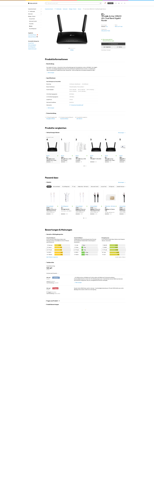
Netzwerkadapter (32, 45)
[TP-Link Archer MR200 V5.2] (96, 147)
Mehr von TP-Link (118, 26)
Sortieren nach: (49, 321)
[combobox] (55, 321)
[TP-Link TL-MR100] (110, 147)
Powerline (31, 23)
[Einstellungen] (105, 3)
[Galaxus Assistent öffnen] (116, 3)
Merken (120, 47)
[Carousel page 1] (83, 266)
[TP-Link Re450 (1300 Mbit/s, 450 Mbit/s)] (67, 251)
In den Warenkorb (114, 44)
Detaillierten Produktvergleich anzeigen (106, 132)
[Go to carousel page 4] (86, 266)
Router (30, 26)
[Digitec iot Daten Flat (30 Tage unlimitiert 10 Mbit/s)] (110, 251)
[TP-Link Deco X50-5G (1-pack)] (81, 147)
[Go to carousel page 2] (84, 266)
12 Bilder (72, 50)
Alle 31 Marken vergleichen (52, 305)
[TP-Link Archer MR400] (125, 147)
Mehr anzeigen (51, 72)
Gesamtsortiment (32, 9)
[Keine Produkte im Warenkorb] (125, 3)
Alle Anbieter (79, 118)
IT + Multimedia (31, 11)
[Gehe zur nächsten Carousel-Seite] (123, 153)
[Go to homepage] (32, 3)
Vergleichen (108, 47)
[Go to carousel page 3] (85, 266)
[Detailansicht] (58, 298)
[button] (113, 40)
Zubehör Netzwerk (32, 49)
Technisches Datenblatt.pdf (77, 105)
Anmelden (110, 3)
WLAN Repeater (32, 28)
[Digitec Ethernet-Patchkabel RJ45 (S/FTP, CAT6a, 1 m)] (81, 251)
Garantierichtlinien (64, 118)
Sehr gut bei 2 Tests (105, 30)
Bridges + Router (31, 16)
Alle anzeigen (121, 132)
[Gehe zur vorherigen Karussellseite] (47, 153)
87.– (103, 14)
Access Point (32, 18)
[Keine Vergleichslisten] (119, 3)
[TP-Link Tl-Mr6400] (67, 147)
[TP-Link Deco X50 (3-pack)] (81, 198)
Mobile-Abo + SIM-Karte (110, 254)
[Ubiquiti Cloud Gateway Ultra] (125, 198)
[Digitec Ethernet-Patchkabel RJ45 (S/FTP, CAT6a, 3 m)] (52, 251)
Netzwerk (30, 14)
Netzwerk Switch (33, 21)
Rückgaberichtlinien (50, 118)
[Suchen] (46, 3)
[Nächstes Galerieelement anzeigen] (99, 29)
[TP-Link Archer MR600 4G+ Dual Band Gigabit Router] (110, 198)
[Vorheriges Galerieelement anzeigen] (45, 29)
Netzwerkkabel (49, 254)
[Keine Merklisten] (122, 3)
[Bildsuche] (100, 3)
